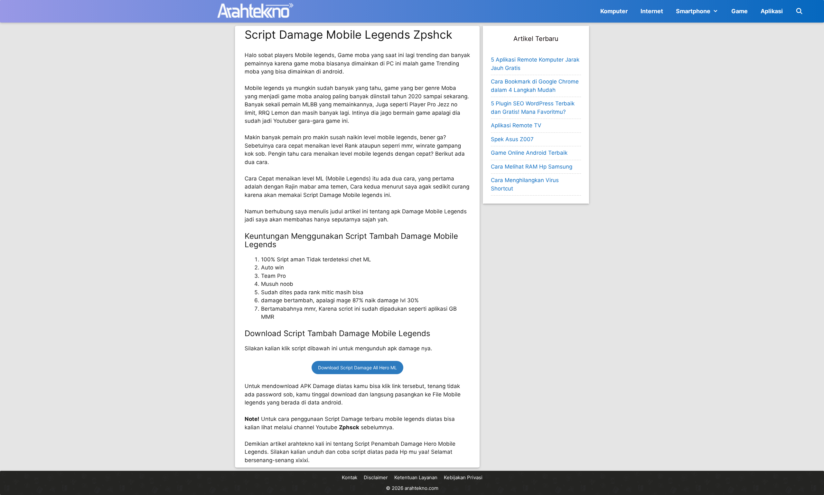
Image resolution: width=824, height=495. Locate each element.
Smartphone (693, 11)
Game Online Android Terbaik (529, 153)
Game (739, 11)
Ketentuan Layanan (415, 477)
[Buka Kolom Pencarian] (799, 11)
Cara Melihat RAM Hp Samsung (531, 166)
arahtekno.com (421, 488)
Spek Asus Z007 (512, 139)
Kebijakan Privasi (463, 477)
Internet (652, 11)
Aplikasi (772, 11)
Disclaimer (376, 477)
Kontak (349, 477)
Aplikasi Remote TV (516, 125)
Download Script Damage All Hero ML (357, 367)
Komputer (614, 11)
